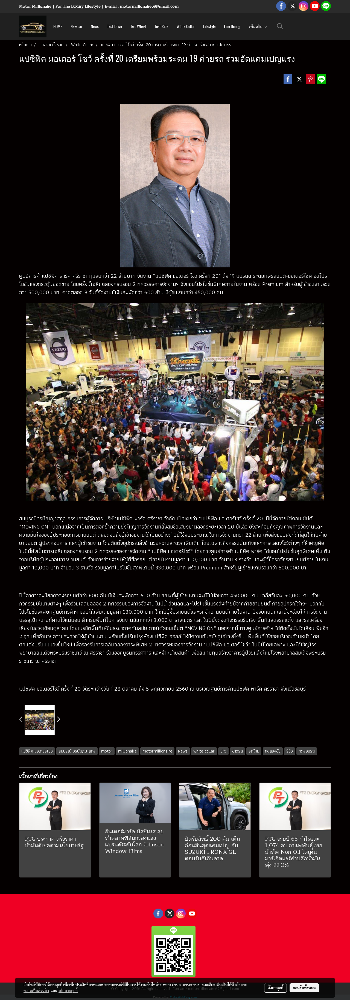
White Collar (186, 26)
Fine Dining (232, 26)
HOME (57, 26)
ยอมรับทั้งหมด (304, 987)
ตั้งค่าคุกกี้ (275, 987)
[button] (280, 26)
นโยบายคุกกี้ (68, 990)
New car (76, 26)
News (95, 26)
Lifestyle (209, 26)
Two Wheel (138, 26)
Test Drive (114, 26)
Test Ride (161, 26)
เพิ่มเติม (256, 26)
